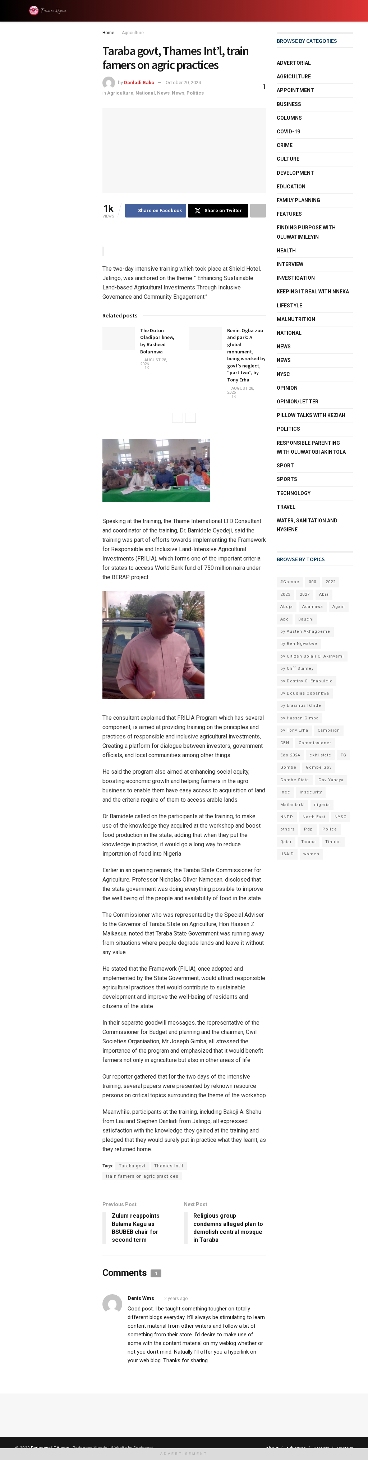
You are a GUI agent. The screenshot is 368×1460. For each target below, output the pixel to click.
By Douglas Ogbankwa (304, 693)
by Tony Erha (294, 730)
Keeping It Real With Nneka (313, 291)
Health (286, 250)
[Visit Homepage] (49, 11)
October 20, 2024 (183, 82)
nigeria (322, 804)
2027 (305, 594)
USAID (287, 854)
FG (343, 755)
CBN (284, 743)
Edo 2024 (290, 755)
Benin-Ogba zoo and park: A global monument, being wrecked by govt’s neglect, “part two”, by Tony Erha (246, 355)
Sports (287, 479)
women (311, 854)
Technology (293, 493)
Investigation (296, 278)
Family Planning (298, 200)
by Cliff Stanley (297, 668)
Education (291, 186)
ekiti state (320, 755)
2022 (331, 582)
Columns (289, 118)
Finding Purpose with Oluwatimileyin (306, 232)
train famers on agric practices (142, 1176)
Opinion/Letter (297, 401)
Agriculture (133, 32)
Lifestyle (289, 305)
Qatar (286, 841)
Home (108, 32)
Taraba (308, 841)
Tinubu (333, 841)
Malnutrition (296, 319)
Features (289, 214)
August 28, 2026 (153, 362)
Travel (286, 507)
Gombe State (294, 780)
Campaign (329, 730)
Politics (195, 93)
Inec (285, 792)
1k (146, 368)
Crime (285, 145)
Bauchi (306, 619)
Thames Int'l (168, 1165)
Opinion (287, 388)
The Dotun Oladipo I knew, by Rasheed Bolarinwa (157, 341)
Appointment (295, 90)
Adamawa (312, 606)
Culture (288, 159)
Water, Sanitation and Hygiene (307, 525)
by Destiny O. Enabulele (306, 681)
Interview (290, 264)
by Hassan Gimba (299, 718)
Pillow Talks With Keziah (311, 415)
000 (312, 582)
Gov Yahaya (331, 780)
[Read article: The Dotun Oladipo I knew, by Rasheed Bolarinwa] (118, 338)
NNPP (286, 817)
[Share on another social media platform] (258, 211)
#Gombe (289, 582)
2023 (285, 594)
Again (338, 606)
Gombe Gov (319, 767)
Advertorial (294, 63)
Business (289, 104)
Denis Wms (141, 1298)
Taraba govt (132, 1165)
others (287, 829)
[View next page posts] (190, 418)
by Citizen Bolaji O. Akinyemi (312, 656)
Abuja (286, 606)
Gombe (288, 767)
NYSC (283, 374)
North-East (314, 817)
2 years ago (176, 1298)
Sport (285, 465)
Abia (324, 594)
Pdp (308, 829)
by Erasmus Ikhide (300, 705)
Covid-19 (288, 131)
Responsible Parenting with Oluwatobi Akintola (311, 447)
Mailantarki (292, 804)
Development (295, 173)
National (145, 93)
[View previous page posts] (177, 418)
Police (329, 829)
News (163, 93)
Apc (284, 619)
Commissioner (315, 743)
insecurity (311, 792)
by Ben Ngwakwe (298, 643)
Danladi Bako (139, 82)
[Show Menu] (18, 11)
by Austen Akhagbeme (305, 631)
